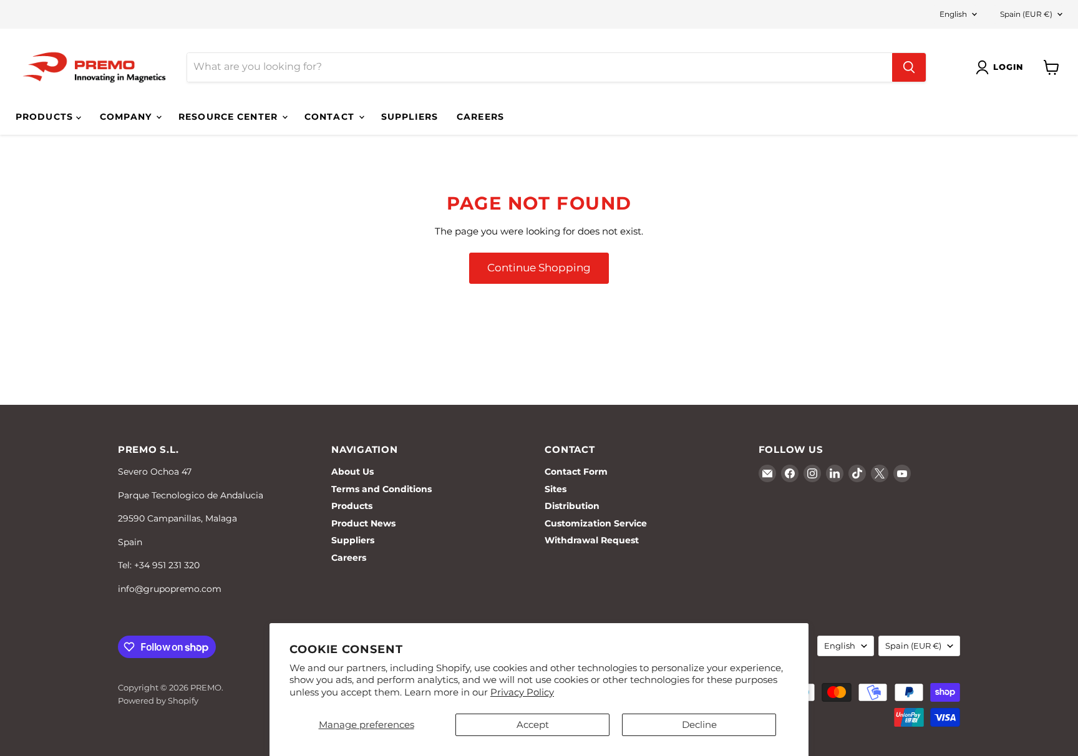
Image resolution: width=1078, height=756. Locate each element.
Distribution (572, 505)
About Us (352, 471)
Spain (1026, 14)
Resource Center (229, 116)
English (953, 14)
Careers (480, 116)
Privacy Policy (522, 692)
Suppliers (409, 116)
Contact (330, 116)
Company (127, 116)
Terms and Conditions (381, 489)
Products (46, 116)
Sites (555, 489)
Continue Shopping (539, 267)
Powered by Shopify (158, 700)
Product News (363, 523)
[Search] (909, 67)
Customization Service (596, 523)
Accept (533, 724)
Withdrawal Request (592, 540)
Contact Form (576, 471)
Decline (699, 724)
